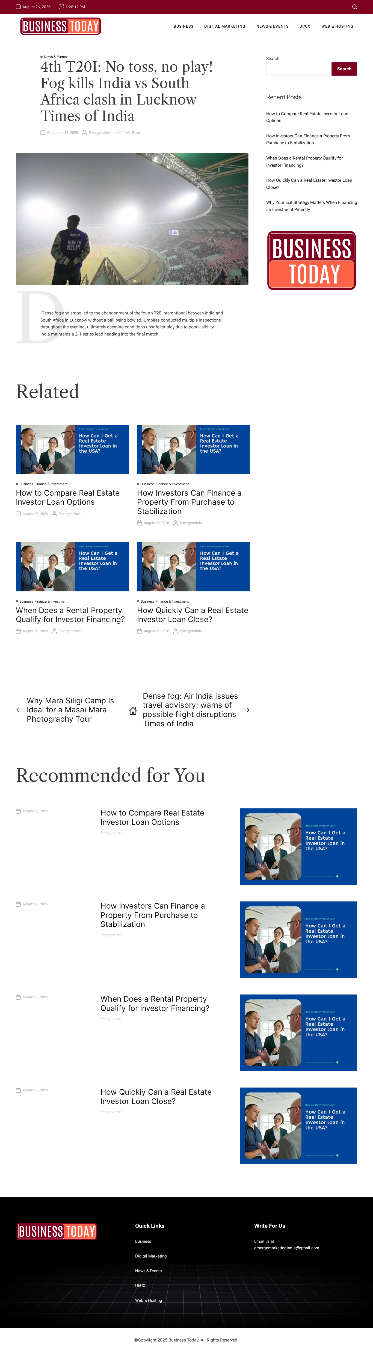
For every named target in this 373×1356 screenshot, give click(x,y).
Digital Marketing (224, 26)
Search (272, 58)
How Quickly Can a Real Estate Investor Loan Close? (192, 615)
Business (183, 26)
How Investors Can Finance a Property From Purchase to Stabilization (189, 502)
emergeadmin (100, 132)
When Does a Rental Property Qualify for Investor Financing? (70, 615)
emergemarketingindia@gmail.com (286, 1247)
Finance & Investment (50, 484)
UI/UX (305, 26)
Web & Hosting (337, 26)
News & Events (272, 26)
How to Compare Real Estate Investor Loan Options (68, 497)
